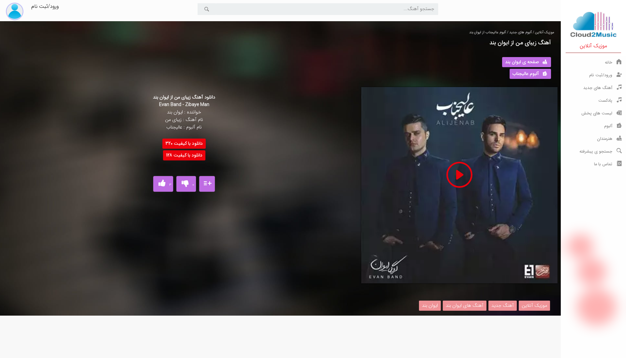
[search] (207, 9)
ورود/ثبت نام (45, 6)
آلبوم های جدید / (519, 32)
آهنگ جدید (502, 305)
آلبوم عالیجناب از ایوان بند (487, 32)
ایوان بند (430, 305)
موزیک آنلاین (593, 46)
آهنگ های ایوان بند (465, 305)
